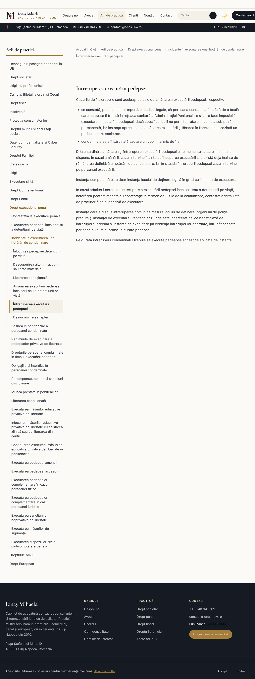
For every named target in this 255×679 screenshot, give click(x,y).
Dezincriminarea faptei (30, 317)
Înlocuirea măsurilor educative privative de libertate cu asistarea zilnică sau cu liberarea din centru (37, 429)
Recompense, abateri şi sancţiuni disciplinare (37, 381)
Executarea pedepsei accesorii (35, 471)
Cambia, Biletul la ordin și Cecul (34, 94)
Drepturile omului (23, 555)
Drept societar (20, 77)
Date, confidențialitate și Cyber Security (33, 144)
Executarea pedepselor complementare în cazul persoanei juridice (29, 502)
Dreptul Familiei (22, 155)
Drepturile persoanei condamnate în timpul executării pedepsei (37, 354)
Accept (222, 671)
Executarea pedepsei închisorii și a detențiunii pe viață (37, 227)
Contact (166, 15)
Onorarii (90, 624)
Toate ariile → (147, 639)
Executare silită (21, 181)
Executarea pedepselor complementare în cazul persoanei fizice (29, 484)
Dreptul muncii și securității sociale (31, 131)
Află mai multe (104, 671)
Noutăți (149, 15)
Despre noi (70, 15)
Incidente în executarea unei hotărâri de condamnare (33, 240)
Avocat (89, 15)
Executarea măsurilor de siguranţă (30, 531)
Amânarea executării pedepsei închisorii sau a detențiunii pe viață (36, 290)
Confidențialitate (96, 631)
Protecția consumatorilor (28, 120)
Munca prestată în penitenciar (34, 392)
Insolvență (18, 112)
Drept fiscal (18, 103)
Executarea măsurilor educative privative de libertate (35, 411)
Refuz (241, 671)
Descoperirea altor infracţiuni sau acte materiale (35, 266)
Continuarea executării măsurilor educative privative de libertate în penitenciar (37, 449)
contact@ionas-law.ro (124, 27)
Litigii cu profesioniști (26, 86)
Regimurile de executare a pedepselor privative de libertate (36, 341)
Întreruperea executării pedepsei (31, 306)
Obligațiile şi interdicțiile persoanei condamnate (29, 368)
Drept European (22, 564)
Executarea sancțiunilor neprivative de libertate (29, 517)
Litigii (14, 173)
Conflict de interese (98, 639)
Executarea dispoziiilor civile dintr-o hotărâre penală (33, 544)
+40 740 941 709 (87, 27)
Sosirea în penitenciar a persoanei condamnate (29, 328)
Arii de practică (111, 15)
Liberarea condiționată (30, 278)
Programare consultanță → (211, 634)
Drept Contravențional (27, 190)
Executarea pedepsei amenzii (34, 463)
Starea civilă (19, 164)
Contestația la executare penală (35, 216)
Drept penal (145, 617)
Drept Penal (19, 199)
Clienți (133, 15)
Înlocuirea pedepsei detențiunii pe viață (37, 253)
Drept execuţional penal (28, 208)
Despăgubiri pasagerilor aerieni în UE (36, 66)
